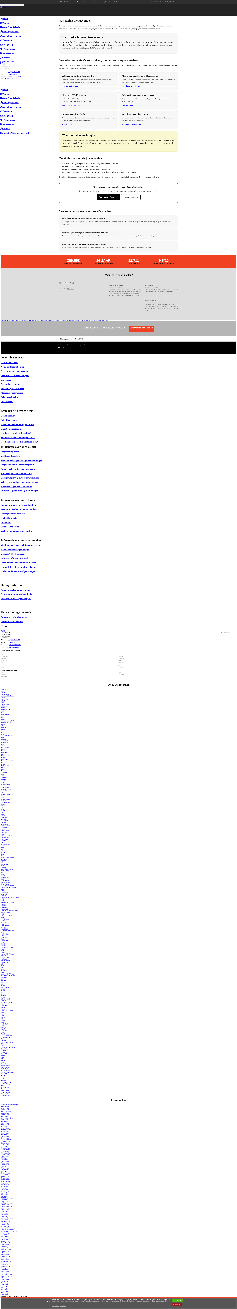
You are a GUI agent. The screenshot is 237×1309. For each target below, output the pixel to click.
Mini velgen (4, 1236)
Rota (2, 994)
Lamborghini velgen (7, 1203)
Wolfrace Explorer (6, 1082)
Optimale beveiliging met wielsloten (18, 567)
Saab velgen (4, 1264)
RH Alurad (4, 977)
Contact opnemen (131, 197)
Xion (2, 1089)
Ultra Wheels (4, 1049)
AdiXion (3, 707)
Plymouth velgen (6, 1249)
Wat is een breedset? (10, 456)
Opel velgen (4, 1246)
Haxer (2, 854)
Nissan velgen (5, 1241)
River (2, 984)
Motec (2, 924)
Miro (2, 917)
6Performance (5, 704)
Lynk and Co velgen (7, 1218)
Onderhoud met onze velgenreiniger (18, 571)
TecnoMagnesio (5, 1037)
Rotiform (3, 995)
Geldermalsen (4, 656)
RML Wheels (5, 987)
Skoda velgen (5, 1271)
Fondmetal (4, 832)
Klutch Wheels (5, 877)
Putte (2, 662)
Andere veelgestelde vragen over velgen (19, 491)
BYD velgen (4, 1134)
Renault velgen (5, 1259)
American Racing (6, 722)
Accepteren (178, 1300)
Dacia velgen (4, 1146)
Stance (3, 1020)
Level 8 (3, 890)
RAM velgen (4, 1258)
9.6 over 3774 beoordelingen (85, 1)
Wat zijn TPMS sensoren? (13, 554)
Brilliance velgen (6, 1129)
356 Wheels (4, 699)
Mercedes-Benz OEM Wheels (9, 910)
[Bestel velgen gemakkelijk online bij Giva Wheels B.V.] (59, 349)
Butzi (2, 771)
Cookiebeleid (7, 401)
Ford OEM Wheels (6, 836)
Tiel (119, 665)
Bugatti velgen (5, 1131)
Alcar (2, 712)
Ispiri (2, 865)
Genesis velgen (5, 1173)
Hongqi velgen (5, 1178)
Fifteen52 (3, 829)
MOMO (3, 920)
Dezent (3, 804)
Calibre (3, 776)
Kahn (2, 874)
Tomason (3, 1040)
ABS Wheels (4, 706)
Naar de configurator (70, 86)
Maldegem (3, 674)
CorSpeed (4, 791)
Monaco (3, 922)
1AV (2, 691)
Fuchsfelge (4, 841)
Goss (2, 847)
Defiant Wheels (5, 799)
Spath (2, 1015)
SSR (2, 1019)
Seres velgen (4, 1269)
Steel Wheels (4, 1024)
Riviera (3, 985)
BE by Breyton (5, 756)
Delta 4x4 (3, 801)
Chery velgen (5, 1138)
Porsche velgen (5, 1256)
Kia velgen (4, 1199)
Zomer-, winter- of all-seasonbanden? (18, 505)
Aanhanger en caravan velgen (9, 1104)
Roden (2, 664)
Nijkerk (120, 660)
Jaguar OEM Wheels (7, 869)
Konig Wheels (5, 880)
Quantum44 (4, 962)
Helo (2, 856)
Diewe (3, 806)
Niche (2, 935)
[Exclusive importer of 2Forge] (65, 320)
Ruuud (3, 997)
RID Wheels (4, 980)
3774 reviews (70, 289)
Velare (2, 1057)
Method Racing (5, 912)
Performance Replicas (7, 947)
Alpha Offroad (5, 714)
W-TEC (3, 1075)
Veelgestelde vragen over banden (16, 531)
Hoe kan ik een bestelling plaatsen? (17, 424)
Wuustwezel (4, 676)
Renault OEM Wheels (7, 974)
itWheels (3, 867)
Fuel (2, 842)
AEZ (2, 711)
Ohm (2, 939)
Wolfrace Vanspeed (6, 1084)
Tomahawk (4, 1039)
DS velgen (4, 1158)
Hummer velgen (5, 1179)
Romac (3, 990)
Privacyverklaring (9, 397)
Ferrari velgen (5, 1164)
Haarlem (120, 656)
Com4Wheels (5, 787)
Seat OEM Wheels (6, 1002)
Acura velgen (5, 1108)
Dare (2, 796)
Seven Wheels (5, 1005)
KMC (2, 879)
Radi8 (2, 967)
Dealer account (8, 416)
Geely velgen (5, 1171)
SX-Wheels (4, 1030)
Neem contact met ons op (12, 367)
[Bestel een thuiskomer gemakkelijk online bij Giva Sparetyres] (63, 349)
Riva (2, 982)
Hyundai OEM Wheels (7, 857)
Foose (2, 834)
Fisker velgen (5, 1168)
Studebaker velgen (6, 1276)
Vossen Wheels (5, 1074)
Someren (3, 665)
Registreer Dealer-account (141, 328)
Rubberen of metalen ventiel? (15, 558)
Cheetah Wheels (5, 784)
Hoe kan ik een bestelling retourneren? (19, 442)
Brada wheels (5, 766)
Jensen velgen (5, 1196)
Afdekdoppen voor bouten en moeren (18, 562)
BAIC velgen (5, 1123)
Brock (2, 769)
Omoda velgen (5, 1244)
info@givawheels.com (10, 78)
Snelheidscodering (9, 518)
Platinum (3, 952)
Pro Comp (4, 959)
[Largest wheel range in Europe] (10, 320)
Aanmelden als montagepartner (16, 590)
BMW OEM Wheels (7, 761)
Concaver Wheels (6, 789)
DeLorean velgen (6, 1153)
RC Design (4, 970)
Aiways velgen (5, 1109)
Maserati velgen (5, 1221)
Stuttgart (3, 1027)
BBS (2, 754)
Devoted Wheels (5, 802)
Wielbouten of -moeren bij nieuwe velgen (20, 545)
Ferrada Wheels (5, 826)
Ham (119, 672)
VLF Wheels (4, 1069)
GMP (2, 846)
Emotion (3, 819)
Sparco (3, 1012)
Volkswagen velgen (6, 1288)
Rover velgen (5, 1263)
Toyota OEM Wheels (7, 1042)
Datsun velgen (5, 1151)
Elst (2, 654)
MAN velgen (5, 1219)
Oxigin (3, 942)
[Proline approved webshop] (46, 320)
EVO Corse (4, 824)
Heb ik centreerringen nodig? (15, 549)
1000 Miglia (4, 689)
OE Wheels (4, 937)
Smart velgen (4, 1273)
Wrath (2, 1085)
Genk (2, 672)
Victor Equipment (6, 1064)
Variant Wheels (5, 1054)
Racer (2, 965)
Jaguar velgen (5, 1193)
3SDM (3, 701)
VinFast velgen (5, 1286)
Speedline (3, 1017)
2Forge (3, 697)
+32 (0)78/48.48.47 (156, 1)
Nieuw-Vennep (4, 660)
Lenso (2, 889)
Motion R (3, 927)
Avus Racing (4, 742)
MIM (2, 914)
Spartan (3, 1014)
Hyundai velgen (5, 1181)
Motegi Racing (5, 925)
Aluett (2, 716)
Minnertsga (121, 658)
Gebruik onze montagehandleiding (17, 594)
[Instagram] (3, 63)
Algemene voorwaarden (12, 393)
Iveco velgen (4, 1188)
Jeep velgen (4, 1194)
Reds (2, 972)
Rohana (3, 989)
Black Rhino (4, 759)
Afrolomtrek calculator (12, 621)
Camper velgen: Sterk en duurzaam (18, 469)
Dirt (2, 807)
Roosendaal (121, 664)
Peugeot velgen (5, 1248)
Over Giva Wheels (9, 362)
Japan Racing (5, 870)
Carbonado (4, 777)
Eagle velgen (4, 1159)
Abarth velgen (5, 1106)
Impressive (4, 860)
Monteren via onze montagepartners (18, 437)
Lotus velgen (4, 1214)
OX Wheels (4, 940)
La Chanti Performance (7, 885)
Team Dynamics (5, 1034)
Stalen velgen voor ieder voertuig (16, 473)
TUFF (2, 1045)
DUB (2, 814)
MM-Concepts (5, 919)
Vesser (3, 1062)
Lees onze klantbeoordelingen (15, 375)
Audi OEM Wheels (6, 736)
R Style (3, 964)
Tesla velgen (4, 1281)
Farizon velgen (5, 1163)
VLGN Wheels (5, 1070)
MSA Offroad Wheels (7, 930)
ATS (2, 732)
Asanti (3, 731)
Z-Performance (5, 1095)
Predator (3, 955)
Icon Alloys (4, 859)
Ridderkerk (121, 662)
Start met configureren (108, 197)
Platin (2, 950)
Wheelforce (4, 1077)
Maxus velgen (5, 1223)
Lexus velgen (5, 1209)
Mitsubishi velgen (6, 1238)
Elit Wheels (4, 817)
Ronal (2, 992)
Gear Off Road (5, 844)
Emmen (120, 654)
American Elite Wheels (7, 721)
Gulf (2, 851)
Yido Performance (6, 1092)
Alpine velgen (5, 1114)
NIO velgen (4, 1239)
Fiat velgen (4, 1166)
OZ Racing (4, 945)
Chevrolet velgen (6, 1139)
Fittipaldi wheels (5, 831)
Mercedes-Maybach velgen (9, 1231)
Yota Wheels (4, 1094)
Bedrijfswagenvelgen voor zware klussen (20, 478)
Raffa (2, 969)
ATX (2, 734)
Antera (3, 724)
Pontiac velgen (5, 1254)
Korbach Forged (5, 882)
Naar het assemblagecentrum (133, 86)
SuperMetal (4, 1029)
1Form (3, 692)
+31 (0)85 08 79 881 (171, 1)
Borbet (3, 764)
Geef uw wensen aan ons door (15, 371)
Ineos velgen (4, 1183)
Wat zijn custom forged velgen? (16, 598)
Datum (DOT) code (10, 527)
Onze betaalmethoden (11, 429)
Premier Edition (5, 957)
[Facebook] (1, 63)
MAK (2, 899)
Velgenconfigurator (10, 451)
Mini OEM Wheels (6, 915)
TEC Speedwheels (6, 1035)
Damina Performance (7, 794)
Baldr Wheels (5, 747)
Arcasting (3, 727)
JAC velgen (4, 1189)
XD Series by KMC (6, 1087)
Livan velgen (4, 1213)
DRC (2, 812)
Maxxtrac (3, 905)
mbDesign (4, 907)
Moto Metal (4, 929)
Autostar (3, 739)
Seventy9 (3, 1007)
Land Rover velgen (6, 1206)
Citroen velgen (5, 1143)
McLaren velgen (5, 1226)
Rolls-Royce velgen (6, 1261)
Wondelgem (121, 674)
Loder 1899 (4, 894)
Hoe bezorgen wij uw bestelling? (16, 433)
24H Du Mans (5, 694)
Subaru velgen (5, 1278)
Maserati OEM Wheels (7, 902)
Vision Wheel (5, 1067)
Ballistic (3, 749)
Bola (2, 762)
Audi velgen (4, 1119)
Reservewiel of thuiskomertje (15, 617)
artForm (3, 729)
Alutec (3, 719)
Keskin (3, 875)
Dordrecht (3, 653)
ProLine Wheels (5, 960)
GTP (2, 849)
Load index (6, 522)
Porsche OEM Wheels (7, 954)
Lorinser (3, 895)
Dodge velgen (5, 1154)
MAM (2, 900)
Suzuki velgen (5, 1279)
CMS (2, 786)
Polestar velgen (5, 1253)
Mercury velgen (5, 1233)
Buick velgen (5, 1133)
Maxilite (3, 904)
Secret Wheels (5, 1004)
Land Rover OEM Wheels (8, 887)
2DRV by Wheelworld (7, 696)
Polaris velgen (5, 1251)
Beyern (3, 757)
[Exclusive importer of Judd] (100, 320)
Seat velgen (4, 1268)
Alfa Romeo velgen (6, 1111)
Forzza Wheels (5, 837)
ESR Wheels (4, 821)
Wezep (2, 667)
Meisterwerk (4, 909)
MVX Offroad (5, 934)
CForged (3, 782)
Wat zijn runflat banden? (13, 513)
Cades (2, 774)
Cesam (3, 781)
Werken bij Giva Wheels (12, 388)
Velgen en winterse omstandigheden (18, 465)
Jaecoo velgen (5, 1191)
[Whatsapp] (4, 63)
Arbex (2, 726)
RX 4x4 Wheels (5, 999)
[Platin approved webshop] (83, 320)
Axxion (3, 746)
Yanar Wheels (5, 1090)
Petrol (2, 949)
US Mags (3, 1050)
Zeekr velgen (4, 1294)
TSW (2, 1044)
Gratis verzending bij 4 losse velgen (103, 1)
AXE (2, 744)
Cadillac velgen (5, 1136)
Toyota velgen (5, 1283)
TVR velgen (4, 1284)
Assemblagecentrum (10, 384)
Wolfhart (3, 1079)
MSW (2, 932)
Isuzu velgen (4, 1186)
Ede (119, 653)
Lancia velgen (5, 1204)
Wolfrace (3, 1080)
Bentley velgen (5, 1124)
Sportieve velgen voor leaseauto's (16, 486)
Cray (2, 792)
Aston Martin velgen (7, 1118)
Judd (2, 872)
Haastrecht (3, 658)
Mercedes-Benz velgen (7, 1229)
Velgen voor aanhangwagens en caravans (20, 482)
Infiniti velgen (5, 1184)
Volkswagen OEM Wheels (8, 1072)
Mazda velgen (5, 1224)
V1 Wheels (4, 1052)
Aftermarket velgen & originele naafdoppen (21, 460)
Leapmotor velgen (6, 1208)
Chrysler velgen (5, 1141)
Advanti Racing (5, 709)
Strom (2, 1025)
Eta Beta (3, 822)
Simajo (3, 1009)
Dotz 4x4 (3, 811)
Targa (2, 1032)
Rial (2, 979)
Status (2, 1022)
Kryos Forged (5, 884)
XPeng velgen (5, 1293)
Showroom (6, 380)
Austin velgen (5, 1121)
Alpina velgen (5, 1113)
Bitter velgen (4, 1126)
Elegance (3, 816)
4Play (2, 702)
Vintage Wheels (5, 1065)
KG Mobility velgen (7, 1198)
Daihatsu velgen (5, 1149)
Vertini (3, 1060)
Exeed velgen (5, 1161)
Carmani (3, 779)
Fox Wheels (4, 839)
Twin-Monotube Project (8, 1047)
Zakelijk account (9, 420)
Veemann (3, 1055)
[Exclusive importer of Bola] (29, 320)
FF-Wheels (4, 827)
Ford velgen (4, 1169)
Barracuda (4, 752)
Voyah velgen (5, 1291)
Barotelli (3, 751)
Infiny (2, 862)
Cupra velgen (5, 1144)
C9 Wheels (4, 772)
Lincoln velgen (5, 1211)
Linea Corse (4, 892)
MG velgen (4, 1234)
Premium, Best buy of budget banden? (19, 509)
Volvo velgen (5, 1289)
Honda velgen (5, 1176)
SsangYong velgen (6, 1274)
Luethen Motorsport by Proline (10, 897)
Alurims (3, 717)
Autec (2, 737)
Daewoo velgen (5, 1148)
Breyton (3, 767)
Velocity (3, 1059)
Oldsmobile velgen (6, 1243)
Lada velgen (4, 1201)
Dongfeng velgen (6, 1156)
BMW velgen (5, 1128)
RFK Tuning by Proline (8, 975)
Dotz (2, 809)
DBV (2, 797)
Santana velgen (5, 1266)
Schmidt (3, 1000)
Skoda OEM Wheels (7, 1010)
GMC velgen (4, 1174)
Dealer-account (119, 1)
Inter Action (4, 864)
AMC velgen (4, 1116)
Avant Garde (4, 741)
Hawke (3, 852)
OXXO (3, 944)
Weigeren (178, 1304)
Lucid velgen (4, 1216)
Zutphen (120, 667)
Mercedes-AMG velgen (8, 1228)
